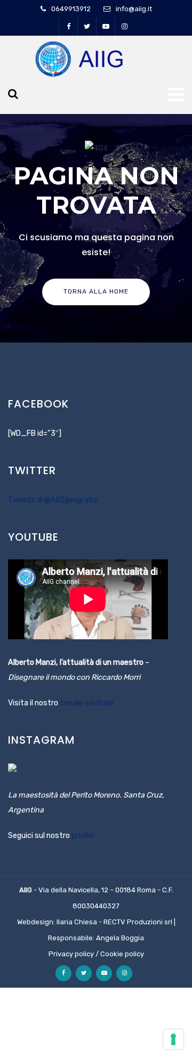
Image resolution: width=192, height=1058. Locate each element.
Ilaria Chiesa (77, 922)
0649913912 (71, 9)
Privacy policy (71, 954)
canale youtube (87, 702)
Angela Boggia (120, 938)
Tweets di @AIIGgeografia (52, 499)
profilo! (82, 835)
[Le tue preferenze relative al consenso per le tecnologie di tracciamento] (173, 1039)
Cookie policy (122, 954)
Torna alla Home (96, 291)
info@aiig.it (134, 9)
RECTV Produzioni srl (137, 922)
